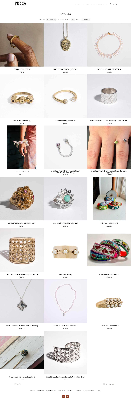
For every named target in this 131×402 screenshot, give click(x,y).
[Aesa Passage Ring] (65, 253)
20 (72, 19)
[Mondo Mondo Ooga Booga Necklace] (65, 48)
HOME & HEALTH (103, 4)
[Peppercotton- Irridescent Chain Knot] (21, 356)
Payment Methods (50, 390)
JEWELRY (94, 4)
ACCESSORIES (85, 4)
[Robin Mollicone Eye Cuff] (109, 202)
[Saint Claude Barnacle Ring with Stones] (21, 202)
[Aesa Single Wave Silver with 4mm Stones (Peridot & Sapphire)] (109, 151)
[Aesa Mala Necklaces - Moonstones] (65, 305)
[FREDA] (21, 2)
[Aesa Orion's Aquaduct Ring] (109, 305)
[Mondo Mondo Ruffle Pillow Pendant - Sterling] (21, 305)
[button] (113, 4)
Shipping (98, 390)
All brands (85, 19)
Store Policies (40, 390)
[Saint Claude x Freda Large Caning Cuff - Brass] (21, 253)
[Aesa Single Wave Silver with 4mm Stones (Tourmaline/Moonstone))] (65, 151)
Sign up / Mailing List (89, 390)
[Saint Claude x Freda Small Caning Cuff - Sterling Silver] (65, 356)
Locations (78, 390)
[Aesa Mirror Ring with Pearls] (65, 99)
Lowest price (50, 19)
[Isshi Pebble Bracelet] (21, 151)
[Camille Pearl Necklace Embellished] (109, 48)
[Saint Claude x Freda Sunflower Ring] (65, 202)
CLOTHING (77, 4)
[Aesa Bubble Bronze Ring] (21, 99)
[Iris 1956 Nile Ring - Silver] (21, 48)
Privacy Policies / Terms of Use (65, 390)
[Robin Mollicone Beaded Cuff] (109, 253)
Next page (111, 384)
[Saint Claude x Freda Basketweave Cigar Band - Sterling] (109, 99)
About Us (32, 390)
